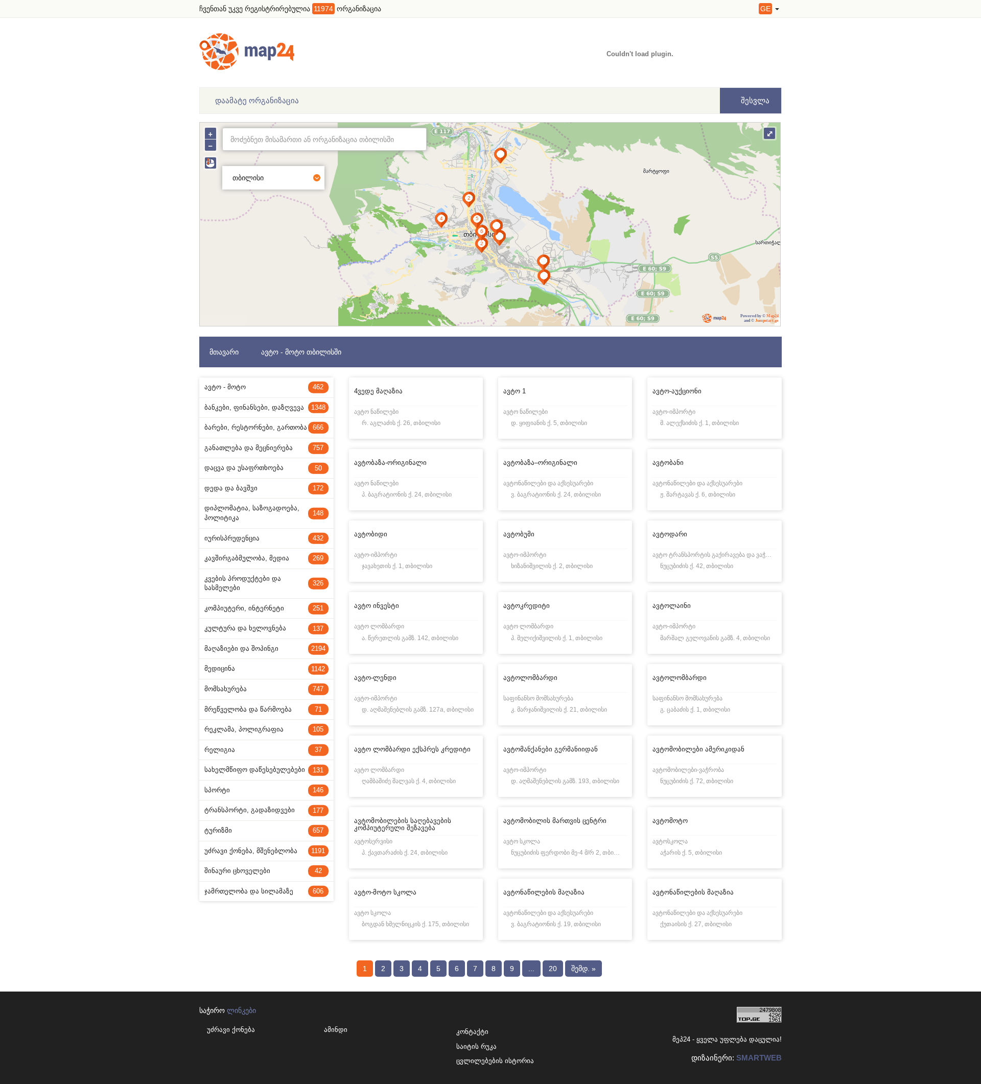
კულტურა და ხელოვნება (263, 628)
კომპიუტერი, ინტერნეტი (263, 608)
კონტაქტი (472, 1031)
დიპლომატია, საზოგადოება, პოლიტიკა (263, 513)
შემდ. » (583, 968)
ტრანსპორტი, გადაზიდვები (263, 810)
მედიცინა (264, 668)
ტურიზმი (263, 830)
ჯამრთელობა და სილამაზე (263, 891)
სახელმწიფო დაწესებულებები (263, 769)
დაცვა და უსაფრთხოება (263, 468)
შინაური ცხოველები (263, 871)
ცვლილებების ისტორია (473, 1061)
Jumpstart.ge (767, 320)
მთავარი (224, 352)
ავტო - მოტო (263, 387)
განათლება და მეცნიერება (263, 448)
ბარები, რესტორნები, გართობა (263, 427)
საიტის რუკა (473, 1046)
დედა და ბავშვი (263, 488)
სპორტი (263, 790)
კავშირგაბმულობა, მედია (263, 558)
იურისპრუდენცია (263, 538)
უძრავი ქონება (231, 1029)
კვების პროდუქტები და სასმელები (263, 583)
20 (553, 968)
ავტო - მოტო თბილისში (301, 352)
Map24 (772, 316)
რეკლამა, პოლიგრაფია (263, 729)
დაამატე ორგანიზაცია (257, 100)
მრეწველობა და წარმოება (263, 709)
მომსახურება (263, 689)
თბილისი (248, 178)
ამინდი (335, 1029)
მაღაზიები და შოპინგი (264, 648)
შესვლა (754, 100)
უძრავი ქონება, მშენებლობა (264, 851)
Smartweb (759, 1057)
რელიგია (263, 749)
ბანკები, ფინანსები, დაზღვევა (264, 407)
